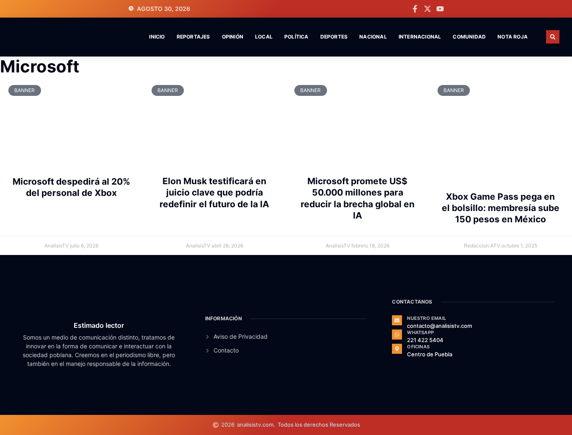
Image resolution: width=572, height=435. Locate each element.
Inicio (157, 36)
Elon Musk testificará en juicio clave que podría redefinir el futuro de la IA (214, 192)
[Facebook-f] (415, 9)
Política (296, 36)
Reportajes (193, 36)
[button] (552, 37)
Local (264, 36)
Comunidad (469, 36)
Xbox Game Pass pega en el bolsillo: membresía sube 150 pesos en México (500, 208)
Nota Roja (512, 36)
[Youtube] (440, 9)
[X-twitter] (427, 9)
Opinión (232, 36)
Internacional (420, 36)
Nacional (373, 36)
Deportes (334, 36)
